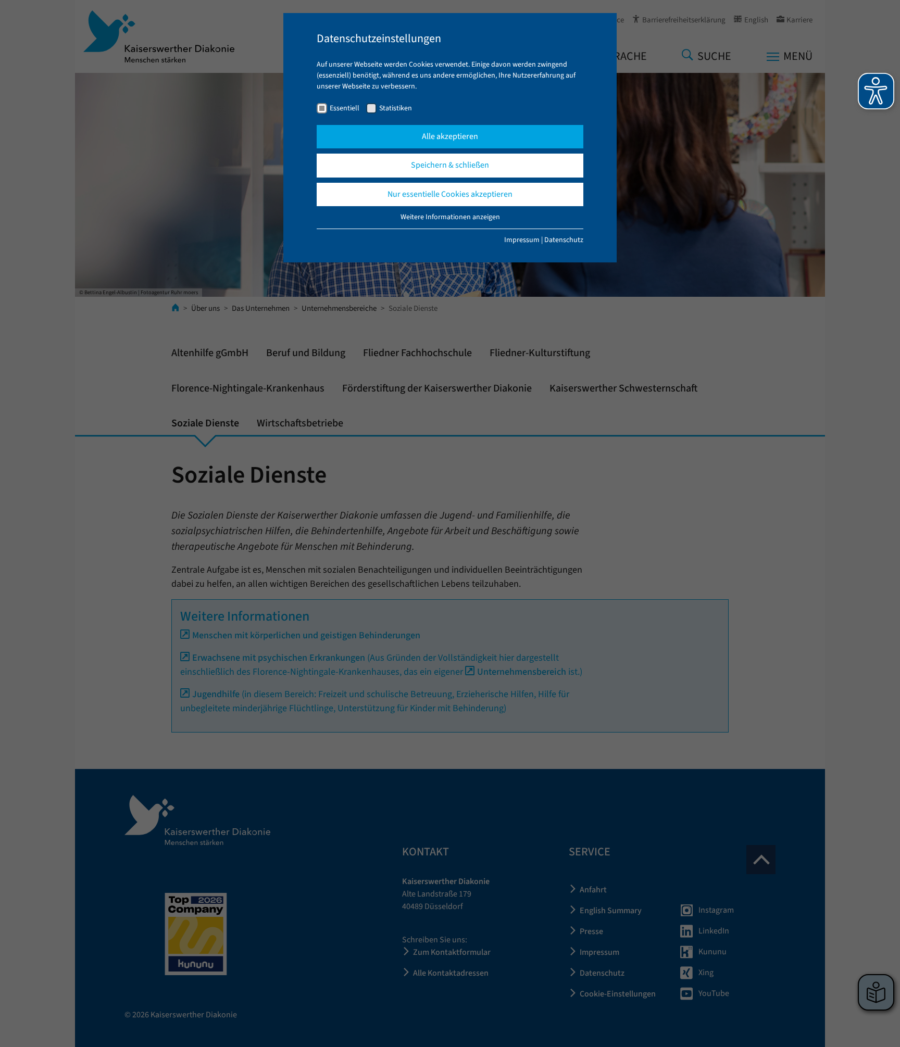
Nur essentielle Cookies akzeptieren (450, 194)
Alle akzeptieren (450, 136)
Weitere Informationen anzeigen (450, 217)
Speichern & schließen (450, 165)
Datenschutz (563, 240)
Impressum (522, 240)
